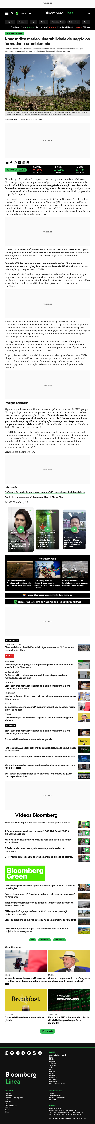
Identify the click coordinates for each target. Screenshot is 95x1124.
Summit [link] (43, 22)
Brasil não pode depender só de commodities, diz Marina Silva (34, 497)
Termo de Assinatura (56, 1096)
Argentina (52, 1061)
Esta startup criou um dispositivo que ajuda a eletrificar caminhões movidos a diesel (47, 584)
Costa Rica (53, 1077)
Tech (6, 1100)
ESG (6, 1104)
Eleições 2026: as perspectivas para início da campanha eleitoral (37, 822)
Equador (52, 1071)
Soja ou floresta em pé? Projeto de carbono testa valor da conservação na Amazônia (19, 583)
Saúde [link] (86, 22)
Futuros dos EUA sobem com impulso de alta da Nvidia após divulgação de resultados (68, 1020)
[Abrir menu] (7, 13)
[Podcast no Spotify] (40, 1053)
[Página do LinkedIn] (29, 1053)
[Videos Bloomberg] (47, 815)
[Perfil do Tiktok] (34, 1053)
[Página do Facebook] (6, 1053)
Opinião (7, 1108)
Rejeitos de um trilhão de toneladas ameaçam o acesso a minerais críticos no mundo (75, 583)
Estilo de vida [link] (73, 22)
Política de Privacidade (57, 1098)
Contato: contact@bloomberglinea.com (62, 1110)
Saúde (7, 1110)
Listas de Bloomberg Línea (14, 1098)
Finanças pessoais (11, 1106)
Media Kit (52, 1100)
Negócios (8, 1094)
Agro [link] (33, 22)
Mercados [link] (22, 22)
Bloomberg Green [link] (58, 22)
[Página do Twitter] (12, 1053)
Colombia (52, 1063)
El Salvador (53, 1079)
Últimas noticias (59, 940)
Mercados (8, 1096)
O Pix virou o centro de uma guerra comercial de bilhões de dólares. (39, 856)
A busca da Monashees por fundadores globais (28, 739)
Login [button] (88, 13)
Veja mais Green (47, 558)
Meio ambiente (44, 940)
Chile (51, 1067)
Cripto (7, 1112)
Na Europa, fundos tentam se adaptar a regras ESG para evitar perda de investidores (45, 492)
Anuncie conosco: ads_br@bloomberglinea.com (65, 1114)
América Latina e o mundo (58, 1055)
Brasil (51, 1057)
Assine (51, 1094)
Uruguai (52, 1075)
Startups (8, 1102)
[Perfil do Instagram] (23, 1053)
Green (33, 940)
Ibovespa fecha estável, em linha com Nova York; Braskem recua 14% (40, 756)
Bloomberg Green (15, 33)
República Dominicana (57, 1083)
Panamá (52, 1073)
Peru (50, 1069)
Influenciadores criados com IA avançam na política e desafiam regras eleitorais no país (26, 981)
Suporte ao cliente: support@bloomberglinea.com (66, 1112)
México (51, 1059)
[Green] (47, 873)
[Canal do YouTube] (18, 1053)
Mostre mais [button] (47, 1031)
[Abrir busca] (12, 13)
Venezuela (52, 1065)
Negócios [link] (10, 22)
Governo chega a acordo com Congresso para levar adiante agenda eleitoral (69, 979)
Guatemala (53, 1081)
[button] (7, 163)
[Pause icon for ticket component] (6, 27)
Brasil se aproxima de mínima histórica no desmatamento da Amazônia (40, 919)
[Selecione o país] (30, 13)
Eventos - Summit (55, 1108)
